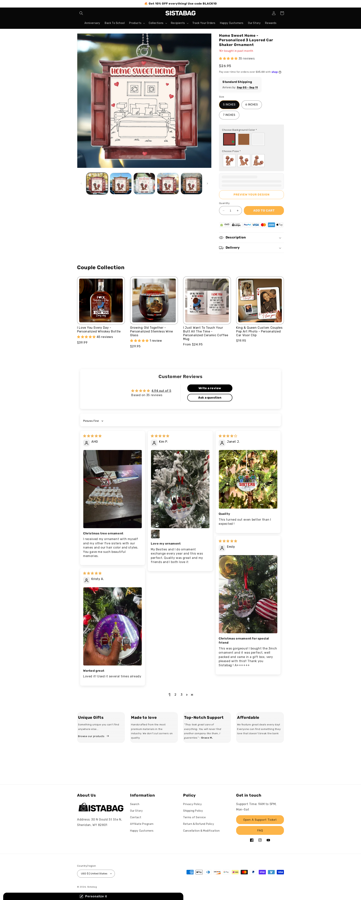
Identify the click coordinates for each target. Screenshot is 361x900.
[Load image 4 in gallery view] (168, 183)
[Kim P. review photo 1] (180, 489)
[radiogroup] (251, 139)
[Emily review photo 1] (248, 594)
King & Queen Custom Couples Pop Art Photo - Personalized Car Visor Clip (259, 331)
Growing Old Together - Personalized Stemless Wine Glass (151, 331)
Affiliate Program (141, 824)
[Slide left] (81, 183)
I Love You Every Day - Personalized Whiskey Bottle (99, 329)
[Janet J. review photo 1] (248, 479)
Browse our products (91, 736)
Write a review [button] (210, 388)
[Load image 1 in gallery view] (97, 183)
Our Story (136, 810)
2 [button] (175, 694)
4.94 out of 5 (161, 391)
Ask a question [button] (209, 397)
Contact (135, 817)
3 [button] (182, 694)
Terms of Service (194, 817)
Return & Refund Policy (198, 824)
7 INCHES (229, 115)
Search (135, 804)
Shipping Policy (193, 810)
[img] (92, 436)
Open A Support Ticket (260, 819)
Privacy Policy (192, 804)
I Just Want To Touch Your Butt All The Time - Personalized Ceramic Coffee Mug (205, 333)
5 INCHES (229, 104)
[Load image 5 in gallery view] (191, 183)
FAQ (260, 830)
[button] (81, 13)
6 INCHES (251, 104)
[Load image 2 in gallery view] (120, 183)
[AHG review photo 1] (112, 489)
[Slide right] (207, 183)
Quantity (224, 203)
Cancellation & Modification (201, 830)
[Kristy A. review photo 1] (112, 626)
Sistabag (92, 886)
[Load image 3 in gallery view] (144, 183)
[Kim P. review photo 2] (155, 534)
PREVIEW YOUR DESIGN (252, 194)
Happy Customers (142, 830)
